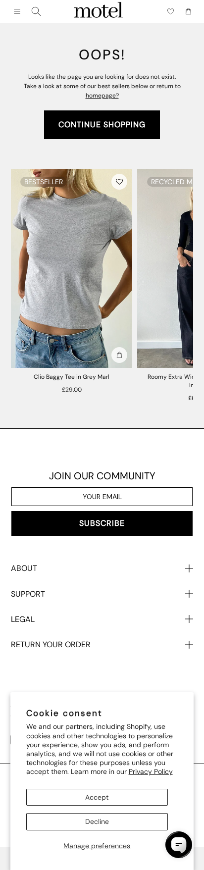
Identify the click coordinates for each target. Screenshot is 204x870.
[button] (119, 182)
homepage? (102, 96)
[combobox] (36, 11)
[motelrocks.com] (98, 11)
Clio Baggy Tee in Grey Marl (71, 377)
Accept (96, 797)
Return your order (51, 644)
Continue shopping (102, 124)
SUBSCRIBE (102, 523)
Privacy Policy (151, 771)
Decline (97, 821)
